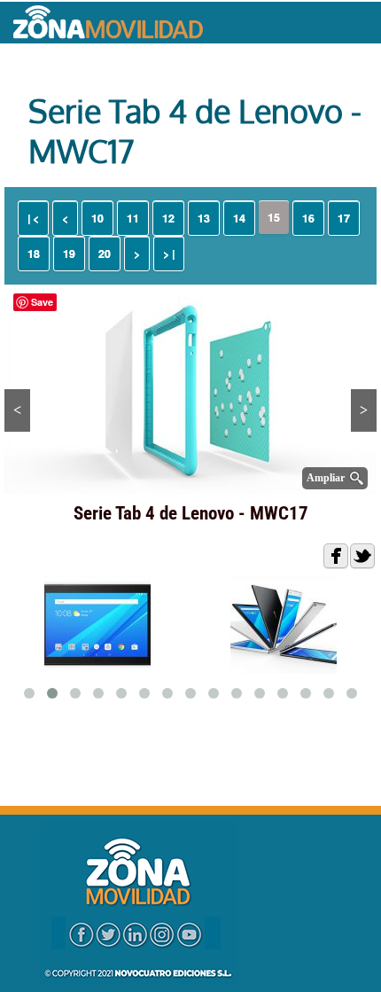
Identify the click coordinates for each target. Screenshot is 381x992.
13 (204, 218)
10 (97, 218)
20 (104, 254)
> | (169, 254)
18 (33, 254)
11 (133, 218)
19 (69, 254)
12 (168, 218)
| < (33, 218)
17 (344, 218)
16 (308, 218)
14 (239, 218)
